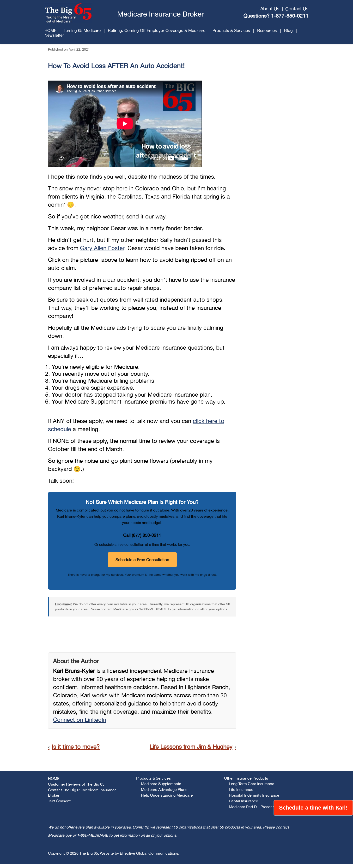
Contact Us (297, 8)
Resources (267, 30)
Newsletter (54, 35)
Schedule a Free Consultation (142, 559)
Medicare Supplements (161, 784)
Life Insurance (241, 789)
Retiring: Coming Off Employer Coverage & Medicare (156, 30)
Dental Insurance (243, 801)
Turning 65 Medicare (82, 30)
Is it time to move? (76, 746)
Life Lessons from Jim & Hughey (191, 746)
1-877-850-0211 (290, 15)
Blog (288, 30)
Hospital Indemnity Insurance (254, 795)
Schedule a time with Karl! (313, 808)
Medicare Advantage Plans (164, 789)
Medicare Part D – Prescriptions (256, 807)
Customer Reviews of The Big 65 (76, 784)
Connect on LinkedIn (79, 719)
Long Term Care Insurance (251, 784)
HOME (50, 30)
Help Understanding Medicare (167, 795)
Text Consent (59, 801)
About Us (270, 8)
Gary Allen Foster (102, 248)
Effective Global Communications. (149, 853)
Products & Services (231, 30)
